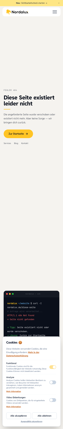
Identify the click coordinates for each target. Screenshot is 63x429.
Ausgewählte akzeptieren (31, 421)
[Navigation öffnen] (54, 11)
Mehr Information (13, 391)
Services (7, 143)
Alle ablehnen (44, 415)
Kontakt (24, 143)
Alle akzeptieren (18, 415)
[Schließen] (59, 3)
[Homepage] (17, 11)
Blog (16, 143)
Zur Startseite (16, 133)
